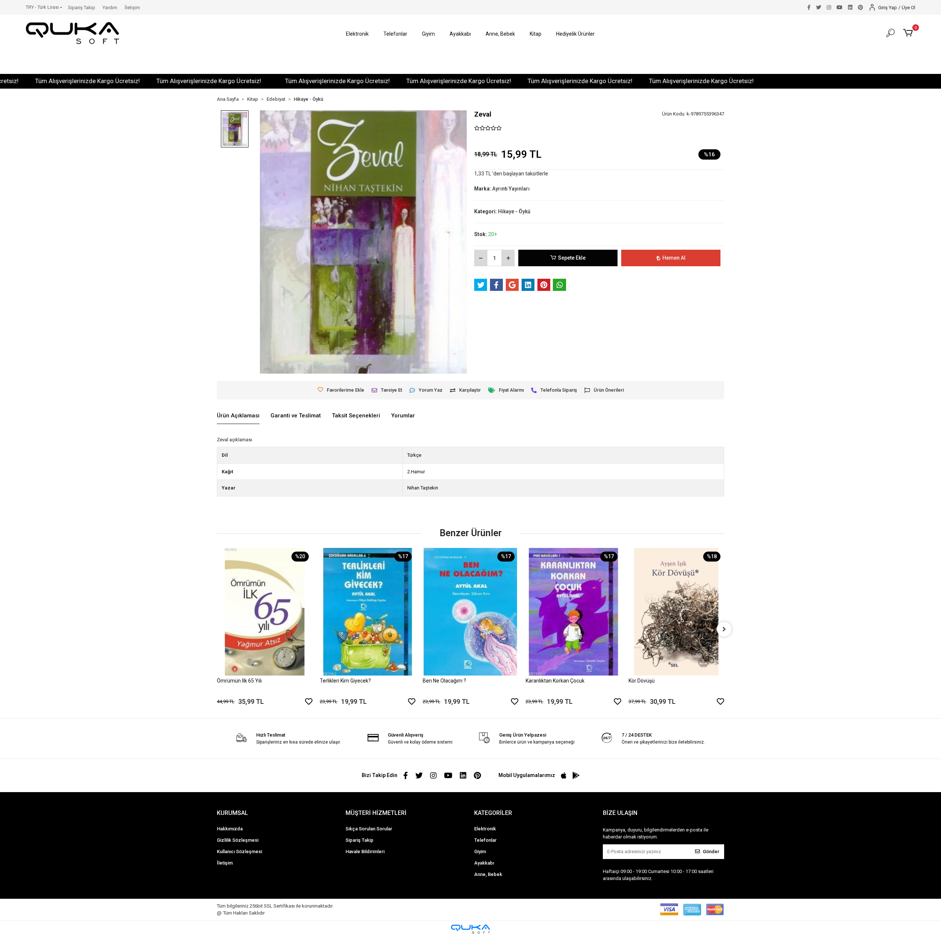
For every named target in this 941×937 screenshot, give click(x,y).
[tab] (238, 416)
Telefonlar (485, 840)
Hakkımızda (230, 828)
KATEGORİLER (493, 812)
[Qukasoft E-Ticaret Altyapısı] (470, 929)
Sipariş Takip (81, 7)
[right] (724, 629)
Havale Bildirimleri (365, 851)
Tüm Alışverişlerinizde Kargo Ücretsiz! (169, 81)
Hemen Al (674, 258)
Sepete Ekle (572, 258)
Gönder (711, 851)
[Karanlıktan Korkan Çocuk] (573, 612)
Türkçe (414, 455)
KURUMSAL (232, 812)
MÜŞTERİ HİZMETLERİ (376, 812)
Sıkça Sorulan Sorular (369, 828)
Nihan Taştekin (422, 488)
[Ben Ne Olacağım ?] (470, 612)
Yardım (110, 7)
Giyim (480, 851)
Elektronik (485, 828)
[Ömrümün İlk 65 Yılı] (264, 612)
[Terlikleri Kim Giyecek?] (367, 612)
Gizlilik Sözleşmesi (237, 840)
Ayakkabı (484, 863)
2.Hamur (416, 471)
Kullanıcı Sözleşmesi (239, 851)
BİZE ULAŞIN (620, 812)
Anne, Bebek (488, 874)
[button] (357, 34)
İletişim (132, 7)
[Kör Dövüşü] (676, 612)
